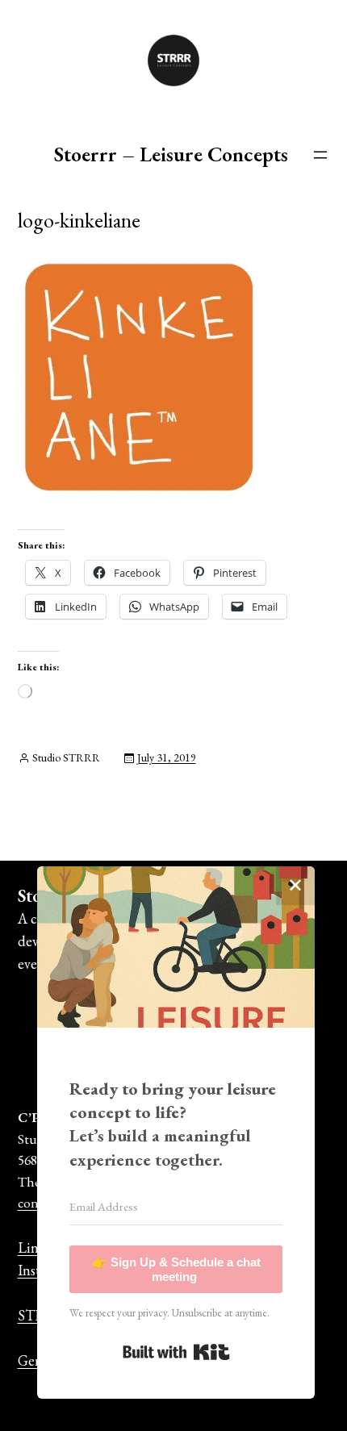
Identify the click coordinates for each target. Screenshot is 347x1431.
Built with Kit (176, 1351)
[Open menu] (320, 155)
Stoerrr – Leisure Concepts (171, 154)
